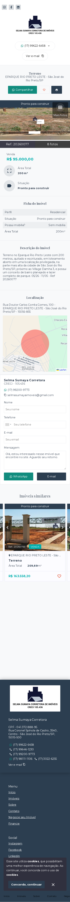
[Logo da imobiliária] (35, 698)
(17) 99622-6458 (35, 45)
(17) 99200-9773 (19, 390)
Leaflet (62, 370)
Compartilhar (24, 89)
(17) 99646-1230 (23, 749)
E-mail (51, 476)
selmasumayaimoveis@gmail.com (30, 395)
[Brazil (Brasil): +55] (8, 424)
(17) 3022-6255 (47, 758)
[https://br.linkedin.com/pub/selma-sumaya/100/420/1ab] (18, 7)
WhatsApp (20, 476)
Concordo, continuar (26, 884)
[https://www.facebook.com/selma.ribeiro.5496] (11, 7)
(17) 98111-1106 (22, 758)
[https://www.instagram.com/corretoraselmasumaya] (4, 7)
